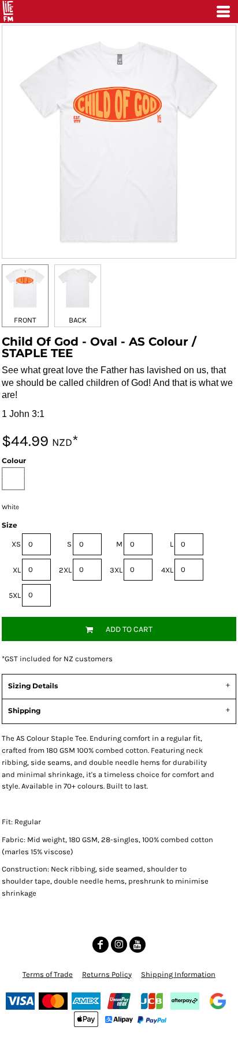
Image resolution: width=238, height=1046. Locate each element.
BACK (78, 320)
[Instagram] (119, 945)
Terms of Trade (48, 974)
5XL (15, 595)
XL (17, 570)
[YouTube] (137, 945)
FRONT (25, 320)
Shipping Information (178, 974)
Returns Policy (107, 974)
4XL (167, 570)
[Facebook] (100, 945)
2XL (65, 570)
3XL (116, 570)
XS (16, 544)
